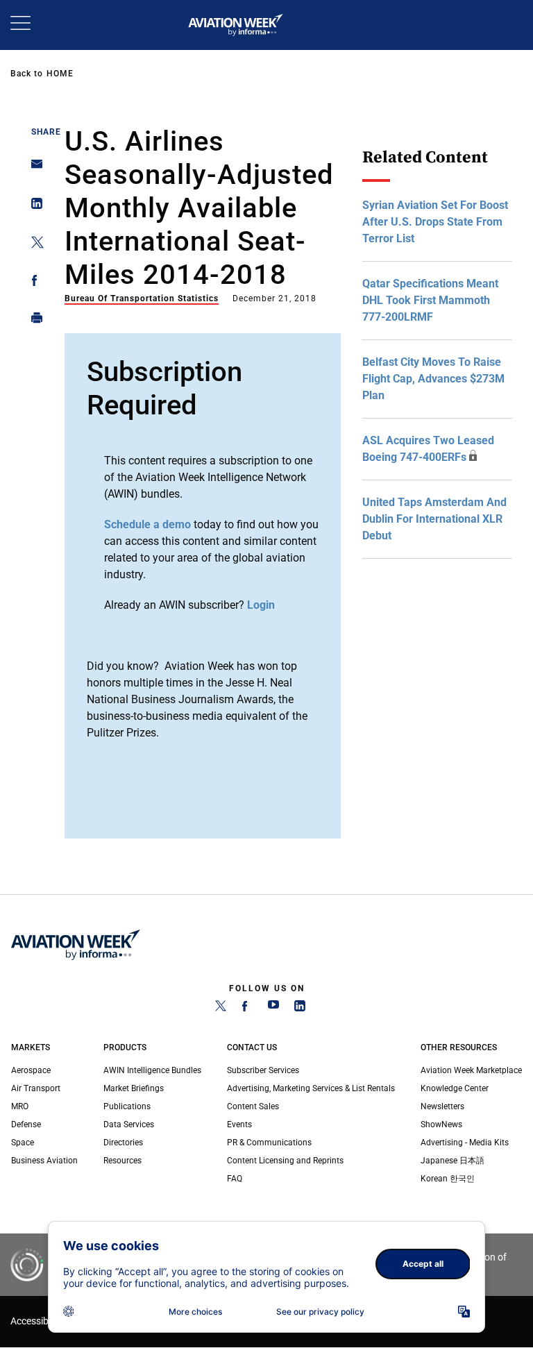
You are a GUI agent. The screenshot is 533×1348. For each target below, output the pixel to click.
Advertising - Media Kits (465, 1142)
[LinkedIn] (299, 1008)
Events (239, 1124)
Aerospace (31, 1070)
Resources (122, 1160)
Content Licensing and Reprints (285, 1160)
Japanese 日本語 (452, 1160)
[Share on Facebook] (33, 283)
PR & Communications (269, 1142)
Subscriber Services (263, 1070)
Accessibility (36, 1321)
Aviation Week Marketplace (471, 1070)
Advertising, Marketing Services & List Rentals (311, 1088)
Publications (127, 1106)
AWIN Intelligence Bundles (152, 1070)
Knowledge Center (455, 1088)
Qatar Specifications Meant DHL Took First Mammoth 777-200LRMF (430, 300)
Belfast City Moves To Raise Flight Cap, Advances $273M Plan (433, 378)
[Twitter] (220, 1008)
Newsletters (442, 1106)
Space (22, 1142)
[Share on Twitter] (33, 244)
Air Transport (35, 1088)
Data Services (128, 1124)
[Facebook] (247, 1008)
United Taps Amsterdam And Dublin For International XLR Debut (434, 519)
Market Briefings (133, 1088)
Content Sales (253, 1106)
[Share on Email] (33, 168)
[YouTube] (273, 1008)
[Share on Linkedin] (33, 206)
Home (60, 73)
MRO (19, 1106)
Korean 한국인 (448, 1178)
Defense (26, 1124)
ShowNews (441, 1124)
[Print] (33, 321)
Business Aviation (44, 1160)
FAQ (234, 1178)
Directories (123, 1142)
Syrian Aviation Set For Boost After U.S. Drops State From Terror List (435, 222)
